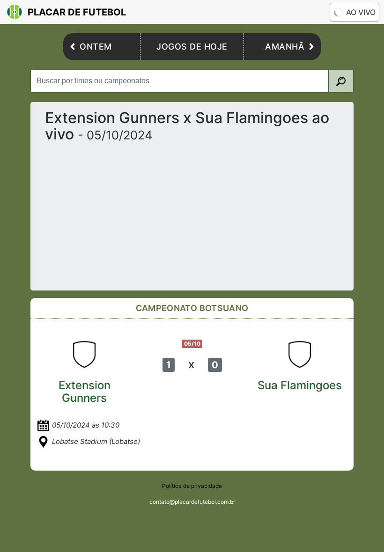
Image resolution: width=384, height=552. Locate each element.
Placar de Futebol (77, 12)
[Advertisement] (192, 212)
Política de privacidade (192, 485)
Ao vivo (361, 12)
